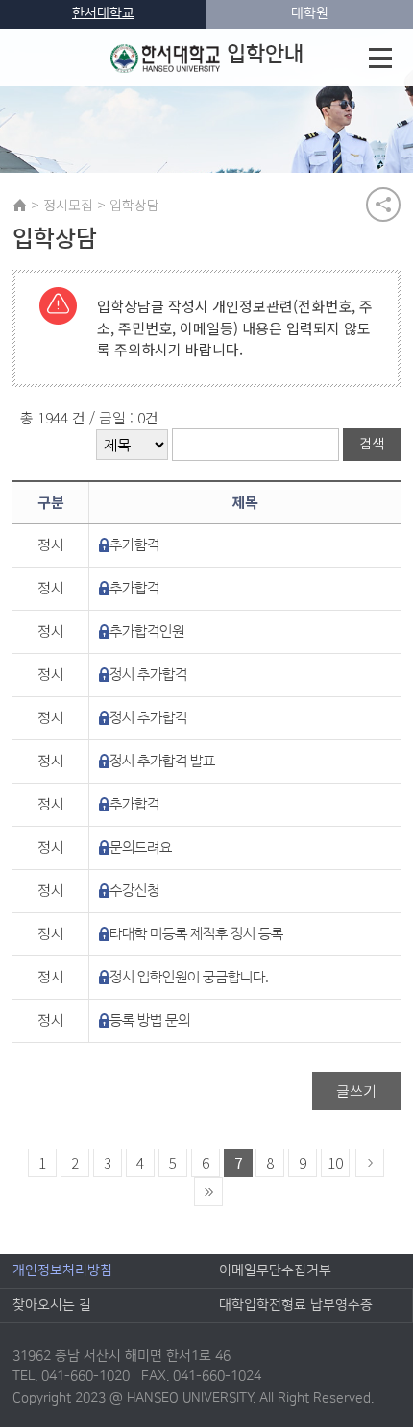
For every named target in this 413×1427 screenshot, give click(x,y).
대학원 (309, 13)
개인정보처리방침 (62, 1270)
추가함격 (134, 545)
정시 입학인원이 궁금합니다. (189, 977)
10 (335, 1162)
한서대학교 (103, 13)
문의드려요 (140, 847)
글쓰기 (356, 1090)
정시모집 (68, 204)
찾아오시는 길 (51, 1305)
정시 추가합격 (148, 674)
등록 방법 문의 (149, 1020)
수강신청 (134, 891)
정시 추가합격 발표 (162, 761)
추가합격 (134, 588)
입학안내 (265, 54)
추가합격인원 (146, 631)
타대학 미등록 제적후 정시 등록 (196, 934)
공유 (383, 204)
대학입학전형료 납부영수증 (296, 1305)
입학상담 (134, 204)
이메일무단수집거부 (275, 1270)
